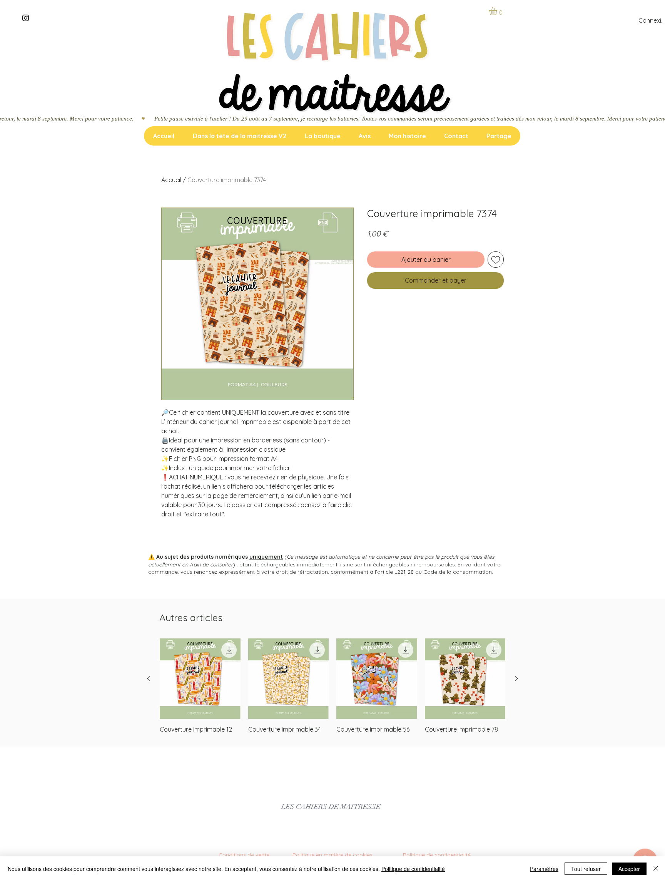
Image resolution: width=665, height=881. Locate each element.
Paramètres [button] (544, 869)
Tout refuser (586, 869)
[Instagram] (25, 17)
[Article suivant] (516, 678)
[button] (497, 11)
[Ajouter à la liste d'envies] (496, 259)
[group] (332, 686)
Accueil (171, 180)
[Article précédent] (148, 678)
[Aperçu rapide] (200, 678)
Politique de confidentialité (413, 869)
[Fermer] (655, 869)
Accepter (629, 869)
